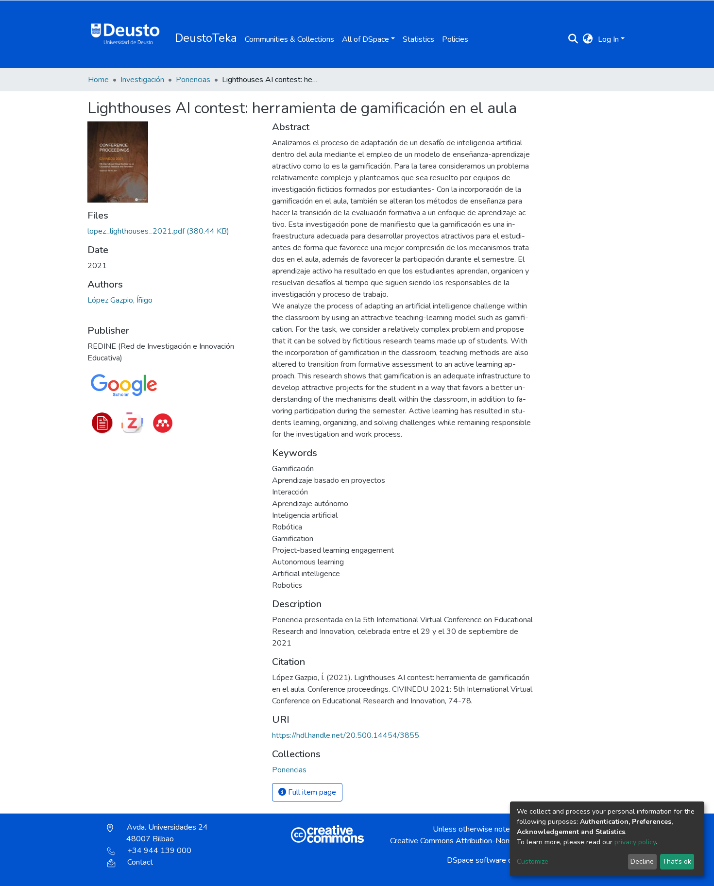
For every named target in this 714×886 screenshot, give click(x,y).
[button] (588, 39)
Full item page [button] (311, 792)
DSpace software (476, 860)
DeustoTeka (206, 38)
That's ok (677, 861)
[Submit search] (573, 39)
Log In (608, 39)
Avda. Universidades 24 (166, 833)
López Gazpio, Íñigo (120, 300)
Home (98, 79)
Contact (140, 862)
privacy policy (635, 842)
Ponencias (193, 79)
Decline (642, 861)
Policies (455, 39)
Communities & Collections (289, 39)
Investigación (142, 79)
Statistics (418, 39)
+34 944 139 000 (159, 850)
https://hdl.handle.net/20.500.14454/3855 (345, 735)
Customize (532, 861)
